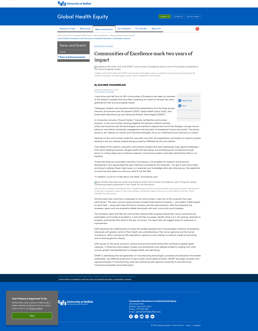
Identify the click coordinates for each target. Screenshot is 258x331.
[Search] (197, 28)
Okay (32, 316)
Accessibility (197, 325)
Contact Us (178, 17)
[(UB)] (129, 4)
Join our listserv (193, 17)
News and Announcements (122, 36)
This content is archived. (104, 92)
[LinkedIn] (152, 317)
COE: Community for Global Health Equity (74, 36)
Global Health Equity (82, 16)
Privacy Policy (36, 309)
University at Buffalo (163, 325)
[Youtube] (142, 317)
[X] (136, 317)
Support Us (164, 17)
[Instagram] (147, 317)
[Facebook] (131, 317)
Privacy (188, 325)
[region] (32, 308)
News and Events (101, 36)
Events (63, 52)
